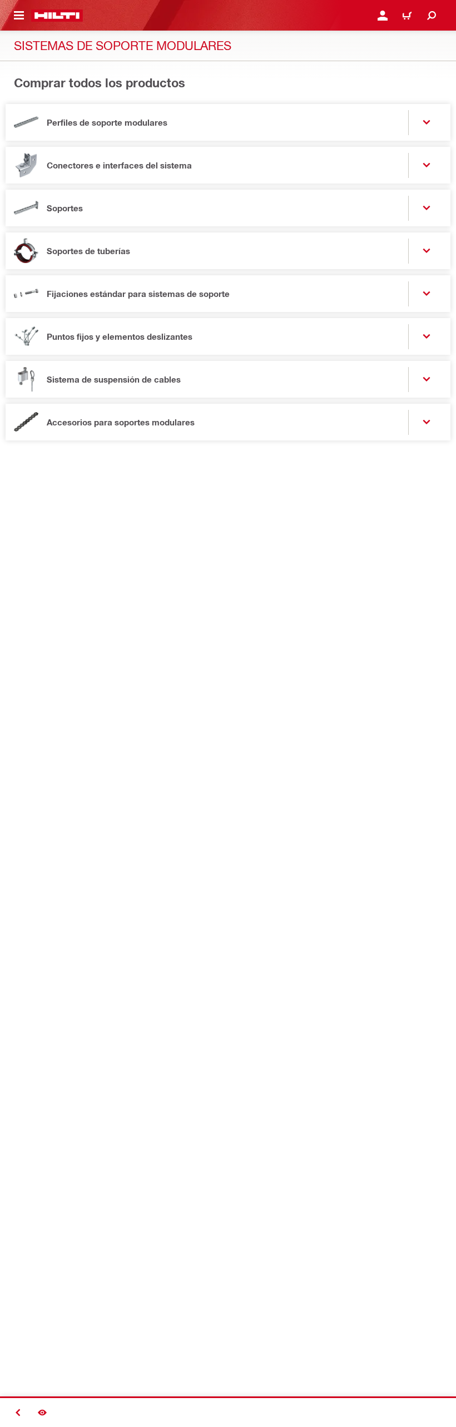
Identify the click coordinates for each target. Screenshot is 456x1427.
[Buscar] (431, 15)
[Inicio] (57, 15)
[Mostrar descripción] (42, 1412)
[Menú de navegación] (19, 15)
